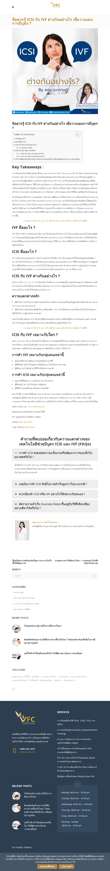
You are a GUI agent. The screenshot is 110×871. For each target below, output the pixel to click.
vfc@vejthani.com (27, 752)
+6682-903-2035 (27, 749)
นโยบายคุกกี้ (66, 866)
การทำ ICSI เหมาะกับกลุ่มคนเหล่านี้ (32, 156)
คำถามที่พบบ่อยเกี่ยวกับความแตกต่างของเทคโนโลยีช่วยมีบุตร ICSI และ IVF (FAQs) (47, 159)
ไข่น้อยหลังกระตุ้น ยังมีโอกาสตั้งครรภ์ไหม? (43, 625)
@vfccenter (29, 427)
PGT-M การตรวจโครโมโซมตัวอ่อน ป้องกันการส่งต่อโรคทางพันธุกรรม (76, 759)
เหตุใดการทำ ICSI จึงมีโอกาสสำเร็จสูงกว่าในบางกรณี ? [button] (53, 484)
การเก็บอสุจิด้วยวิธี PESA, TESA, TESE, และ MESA (76, 722)
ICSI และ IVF (29, 282)
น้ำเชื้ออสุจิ (33, 680)
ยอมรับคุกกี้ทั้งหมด (47, 866)
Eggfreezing (17, 676)
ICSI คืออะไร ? (21, 142)
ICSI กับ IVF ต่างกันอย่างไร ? (26, 145)
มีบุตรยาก (58, 680)
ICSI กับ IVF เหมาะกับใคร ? (25, 150)
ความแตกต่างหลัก (26, 148)
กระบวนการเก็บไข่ (48, 676)
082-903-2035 (26, 422)
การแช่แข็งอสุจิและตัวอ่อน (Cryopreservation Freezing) (77, 732)
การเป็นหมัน (63, 676)
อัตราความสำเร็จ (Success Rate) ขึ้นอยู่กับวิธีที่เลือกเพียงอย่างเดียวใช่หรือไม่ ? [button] (52, 506)
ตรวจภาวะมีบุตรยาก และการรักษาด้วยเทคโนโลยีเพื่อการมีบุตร (74, 741)
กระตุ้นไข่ (35, 676)
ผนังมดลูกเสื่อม (46, 680)
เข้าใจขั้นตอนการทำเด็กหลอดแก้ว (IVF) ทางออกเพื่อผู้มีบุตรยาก (74, 750)
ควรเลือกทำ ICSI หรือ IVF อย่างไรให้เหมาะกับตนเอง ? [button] (52, 494)
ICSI (27, 676)
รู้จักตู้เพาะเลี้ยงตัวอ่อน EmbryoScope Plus (75, 776)
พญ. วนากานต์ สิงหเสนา (35, 406)
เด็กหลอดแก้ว (69, 680)
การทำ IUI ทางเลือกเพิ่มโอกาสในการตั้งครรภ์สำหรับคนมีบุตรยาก (77, 769)
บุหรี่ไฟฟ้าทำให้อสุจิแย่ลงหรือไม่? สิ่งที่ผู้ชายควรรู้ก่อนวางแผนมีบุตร (53, 653)
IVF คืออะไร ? (20, 138)
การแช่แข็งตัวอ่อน (19, 680)
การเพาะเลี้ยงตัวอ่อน (78, 676)
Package (17, 592)
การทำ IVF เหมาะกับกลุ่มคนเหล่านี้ (32, 154)
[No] (106, 861)
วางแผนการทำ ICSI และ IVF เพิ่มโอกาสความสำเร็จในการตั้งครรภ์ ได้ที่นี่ (55, 220)
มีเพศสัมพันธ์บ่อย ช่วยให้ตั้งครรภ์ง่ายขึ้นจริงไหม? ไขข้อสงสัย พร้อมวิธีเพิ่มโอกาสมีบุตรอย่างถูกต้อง (59, 641)
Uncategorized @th (22, 598)
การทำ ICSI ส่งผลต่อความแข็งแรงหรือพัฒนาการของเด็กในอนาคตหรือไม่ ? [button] (53, 455)
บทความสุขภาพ (19, 609)
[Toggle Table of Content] (76, 134)
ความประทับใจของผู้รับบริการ (24, 603)
